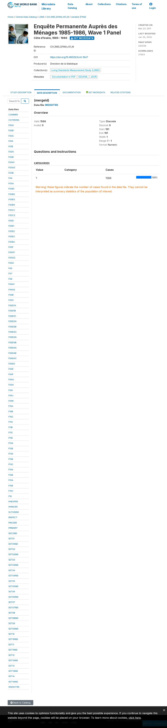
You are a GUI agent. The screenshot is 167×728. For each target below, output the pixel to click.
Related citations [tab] (121, 92)
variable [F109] (78, 17)
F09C (11, 300)
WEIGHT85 (13, 687)
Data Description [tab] (47, 93)
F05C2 (11, 215)
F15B (10, 485)
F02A (11, 151)
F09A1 (11, 284)
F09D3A (12, 337)
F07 (10, 273)
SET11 (11, 644)
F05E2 (11, 231)
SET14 (11, 676)
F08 (10, 279)
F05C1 (11, 210)
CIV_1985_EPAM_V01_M (57, 17)
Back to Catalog (21, 702)
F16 (10, 496)
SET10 (11, 634)
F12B (10, 448)
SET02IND (13, 554)
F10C (10, 416)
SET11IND (12, 649)
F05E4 (11, 241)
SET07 (11, 602)
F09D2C (12, 332)
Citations (121, 4)
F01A (10, 141)
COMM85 (13, 114)
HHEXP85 (13, 501)
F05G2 (11, 257)
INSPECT (12, 517)
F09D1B (12, 310)
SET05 (11, 581)
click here (135, 717)
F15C (10, 490)
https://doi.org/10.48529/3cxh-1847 (69, 57)
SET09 (11, 623)
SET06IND (13, 597)
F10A (10, 406)
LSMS (41, 17)
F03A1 (11, 162)
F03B (11, 173)
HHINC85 (13, 506)
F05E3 (11, 236)
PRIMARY (13, 528)
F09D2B (12, 326)
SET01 (11, 538)
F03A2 (11, 167)
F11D (10, 438)
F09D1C (12, 316)
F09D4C (12, 358)
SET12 (11, 655)
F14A (10, 469)
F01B (10, 146)
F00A (11, 125)
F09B (11, 294)
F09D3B (12, 342)
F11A (10, 422)
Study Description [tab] (20, 92)
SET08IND (13, 618)
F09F (10, 374)
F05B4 (11, 204)
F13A (10, 453)
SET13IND (13, 671)
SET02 (11, 549)
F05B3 (11, 199)
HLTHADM (13, 512)
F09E (10, 369)
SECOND (12, 533)
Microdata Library (48, 6)
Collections (104, 4)
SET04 (11, 570)
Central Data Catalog (26, 17)
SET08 (11, 612)
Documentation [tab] (72, 92)
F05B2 (11, 194)
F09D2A (12, 321)
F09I (10, 390)
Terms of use (137, 6)
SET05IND (13, 586)
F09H (11, 384)
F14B (10, 475)
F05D (11, 220)
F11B (10, 427)
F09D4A (12, 347)
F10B (10, 411)
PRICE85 (12, 522)
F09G (11, 379)
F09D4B (12, 353)
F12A (10, 443)
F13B (10, 459)
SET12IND (13, 660)
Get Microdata (83, 38)
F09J (10, 395)
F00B (11, 130)
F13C (10, 464)
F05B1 (11, 188)
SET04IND (13, 575)
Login (152, 8)
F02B (11, 157)
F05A (11, 183)
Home (11, 17)
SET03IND (13, 565)
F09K (11, 400)
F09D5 (11, 363)
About (89, 4)
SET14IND (13, 681)
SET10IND (13, 639)
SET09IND (13, 628)
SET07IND (13, 607)
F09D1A (12, 305)
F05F (10, 247)
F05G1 (11, 252)
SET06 (11, 591)
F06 (10, 268)
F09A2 (11, 289)
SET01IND (13, 544)
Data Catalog (72, 6)
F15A (10, 480)
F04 (10, 178)
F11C (10, 432)
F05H (11, 263)
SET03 (11, 559)
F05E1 (11, 225)
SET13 (11, 665)
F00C (11, 135)
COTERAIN (13, 120)
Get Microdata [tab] (96, 92)
